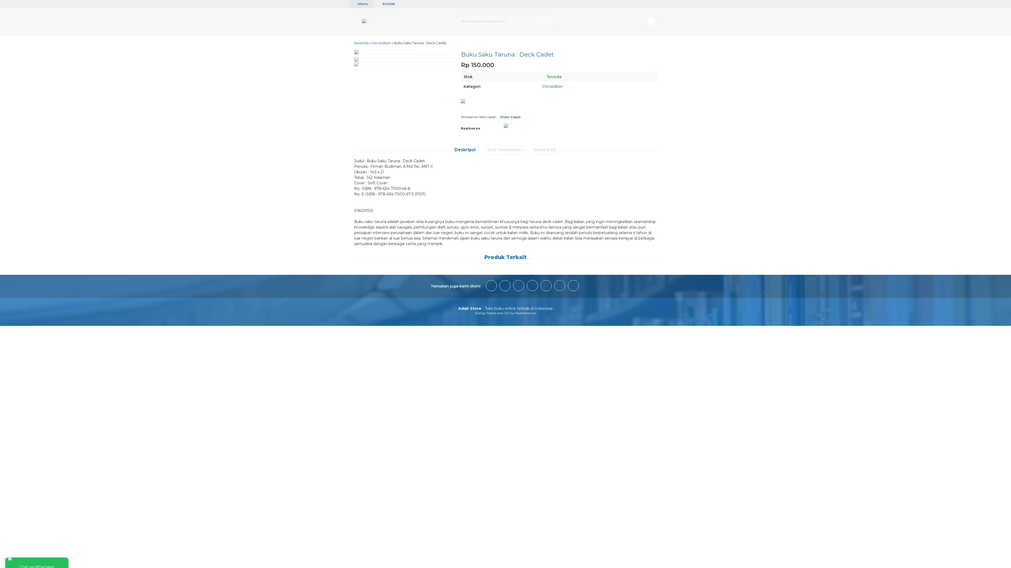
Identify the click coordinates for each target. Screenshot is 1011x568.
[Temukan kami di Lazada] (573, 286)
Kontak (388, 4)
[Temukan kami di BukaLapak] (559, 286)
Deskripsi (464, 149)
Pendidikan (552, 86)
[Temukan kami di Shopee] (532, 286)
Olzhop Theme (485, 313)
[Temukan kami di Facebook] (491, 286)
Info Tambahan (504, 149)
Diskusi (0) (545, 149)
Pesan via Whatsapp (525, 106)
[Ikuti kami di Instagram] (505, 286)
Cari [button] (545, 21)
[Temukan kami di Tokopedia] (546, 286)
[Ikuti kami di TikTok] (518, 286)
